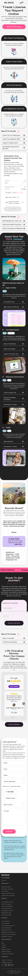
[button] (14, 135)
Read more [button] (14, 701)
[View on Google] (14, 705)
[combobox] (11, 781)
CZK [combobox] (6, 183)
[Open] (24, 781)
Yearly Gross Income (9, 186)
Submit (9, 831)
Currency (7, 180)
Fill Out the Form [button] (14, 623)
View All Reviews (14, 724)
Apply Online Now (14, 27)
